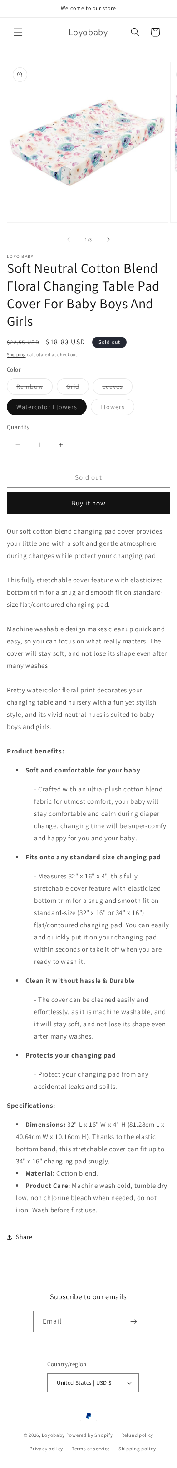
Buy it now (88, 503)
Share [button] (24, 1237)
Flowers (117, 408)
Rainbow (34, 388)
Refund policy (137, 1435)
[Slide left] (69, 239)
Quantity (18, 427)
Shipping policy (137, 1448)
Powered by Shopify (89, 1434)
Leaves (117, 388)
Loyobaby (53, 1434)
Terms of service (91, 1448)
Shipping (16, 354)
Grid (77, 388)
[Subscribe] (134, 1321)
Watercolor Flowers (51, 408)
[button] (18, 32)
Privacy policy (46, 1448)
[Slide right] (108, 239)
